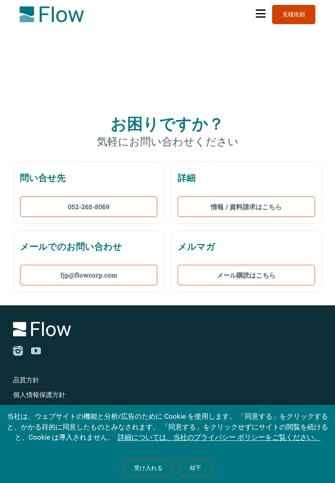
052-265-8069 (88, 206)
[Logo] (167, 330)
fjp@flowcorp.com (88, 275)
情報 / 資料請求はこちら (246, 206)
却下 (195, 468)
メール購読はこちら (246, 275)
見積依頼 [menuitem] (293, 14)
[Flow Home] (52, 14)
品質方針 (26, 380)
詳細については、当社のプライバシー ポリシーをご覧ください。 (219, 437)
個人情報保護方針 (39, 395)
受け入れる (148, 468)
